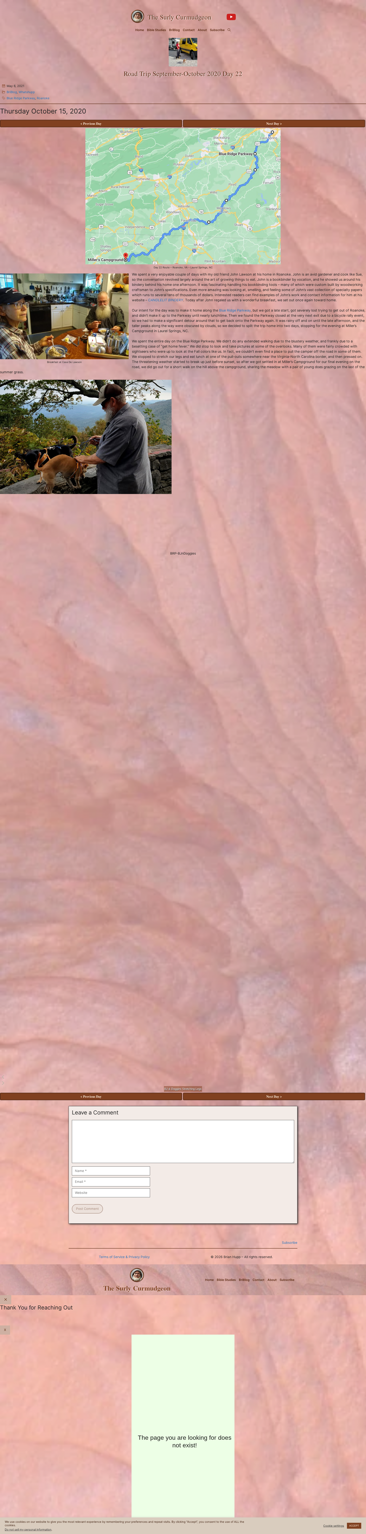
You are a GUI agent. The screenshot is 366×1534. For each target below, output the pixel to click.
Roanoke (43, 98)
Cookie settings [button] (333, 1526)
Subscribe (217, 30)
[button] (229, 30)
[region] (183, 736)
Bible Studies (156, 30)
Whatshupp (27, 92)
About (202, 30)
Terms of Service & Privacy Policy (124, 1257)
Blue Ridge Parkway (21, 98)
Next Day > (274, 123)
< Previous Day (91, 123)
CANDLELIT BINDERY (165, 300)
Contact (189, 30)
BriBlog (174, 30)
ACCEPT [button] (354, 1525)
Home (139, 30)
